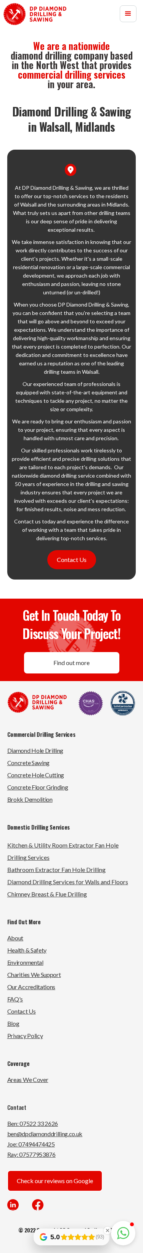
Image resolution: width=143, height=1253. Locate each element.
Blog (13, 1023)
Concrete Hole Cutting (35, 774)
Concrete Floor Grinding (37, 787)
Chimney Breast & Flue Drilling (47, 894)
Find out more (71, 662)
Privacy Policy (25, 1035)
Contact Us (72, 559)
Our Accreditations (31, 986)
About (15, 937)
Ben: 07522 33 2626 (32, 1123)
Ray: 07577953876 (31, 1154)
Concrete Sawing (28, 762)
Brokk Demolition (30, 799)
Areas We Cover (27, 1079)
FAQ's (15, 999)
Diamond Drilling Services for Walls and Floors (67, 881)
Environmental (25, 962)
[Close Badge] (107, 1230)
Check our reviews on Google (55, 1180)
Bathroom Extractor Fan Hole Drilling (56, 869)
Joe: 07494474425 (31, 1144)
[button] (128, 13)
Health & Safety (27, 950)
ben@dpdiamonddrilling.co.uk (44, 1133)
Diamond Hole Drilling (35, 750)
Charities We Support (34, 974)
